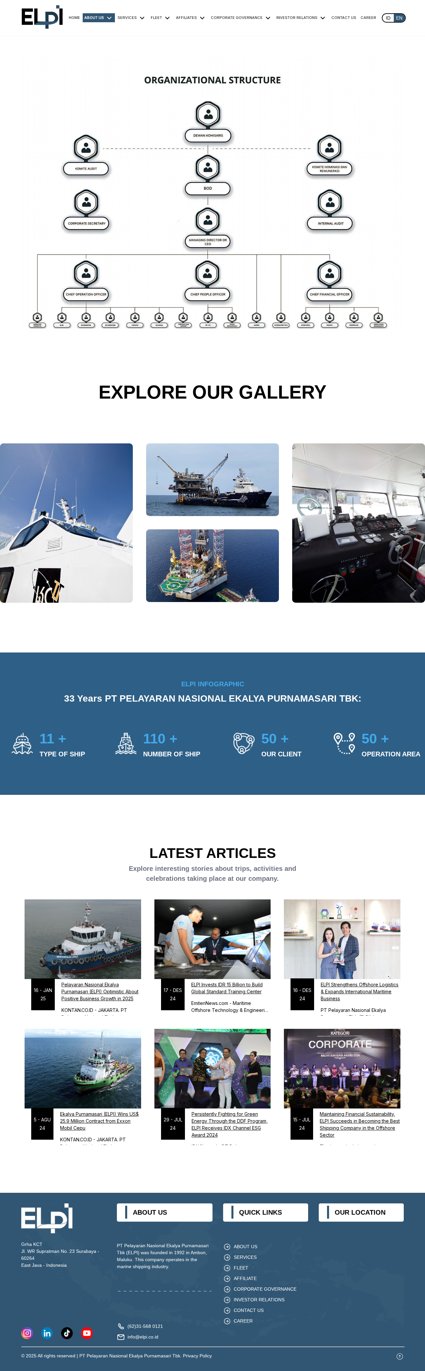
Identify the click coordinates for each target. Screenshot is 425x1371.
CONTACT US (343, 17)
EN (399, 18)
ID (388, 18)
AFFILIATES (186, 17)
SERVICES (127, 17)
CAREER (368, 17)
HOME (74, 17)
